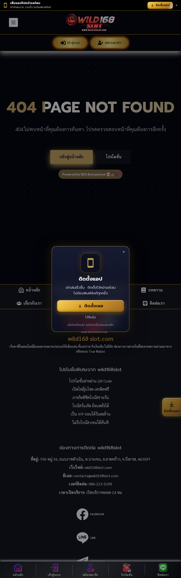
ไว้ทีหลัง (90, 317)
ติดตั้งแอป (163, 5)
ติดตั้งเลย (93, 306)
